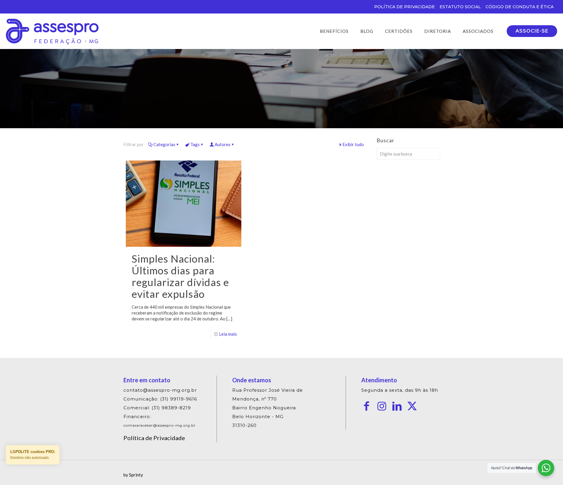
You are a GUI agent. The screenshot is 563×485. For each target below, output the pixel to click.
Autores (222, 144)
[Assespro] (52, 31)
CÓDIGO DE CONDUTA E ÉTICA (520, 6)
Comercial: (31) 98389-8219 (157, 407)
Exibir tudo (353, 144)
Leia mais (228, 334)
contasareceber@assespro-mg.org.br (159, 425)
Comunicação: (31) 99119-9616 (160, 399)
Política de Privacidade (154, 437)
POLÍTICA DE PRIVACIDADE (404, 6)
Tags (195, 144)
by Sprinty (133, 474)
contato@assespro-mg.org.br (160, 390)
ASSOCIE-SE (531, 31)
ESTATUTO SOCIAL (460, 6)
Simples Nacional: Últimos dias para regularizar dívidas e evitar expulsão (180, 276)
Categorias (164, 144)
